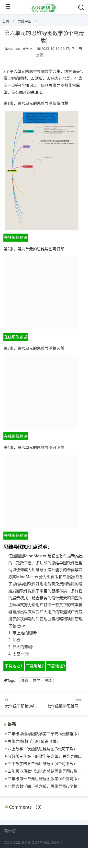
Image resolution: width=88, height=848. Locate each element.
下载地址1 (13, 666)
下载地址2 (35, 666)
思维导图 (24, 21)
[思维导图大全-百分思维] (44, 11)
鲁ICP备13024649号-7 (47, 842)
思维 (48, 680)
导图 (24, 680)
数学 (36, 680)
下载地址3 (56, 666)
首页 (5, 21)
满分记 (26, 842)
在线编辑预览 (15, 237)
